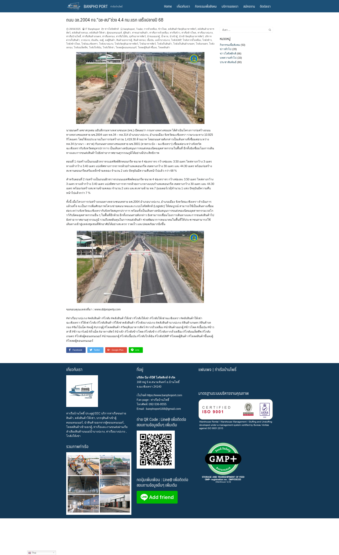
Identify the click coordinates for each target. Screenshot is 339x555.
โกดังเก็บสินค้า (164, 43)
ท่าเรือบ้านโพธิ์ (73, 36)
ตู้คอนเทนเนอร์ (114, 32)
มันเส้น (94, 40)
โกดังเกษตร (202, 43)
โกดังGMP (176, 40)
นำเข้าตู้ (174, 36)
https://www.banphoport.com (164, 395)
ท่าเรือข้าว (175, 32)
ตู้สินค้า (127, 32)
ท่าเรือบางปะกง (205, 32)
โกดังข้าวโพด (73, 43)
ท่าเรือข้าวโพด (189, 32)
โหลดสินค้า (164, 47)
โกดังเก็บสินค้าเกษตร (183, 43)
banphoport (129, 29)
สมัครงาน (249, 6)
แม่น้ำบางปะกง (162, 40)
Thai (33, 552)
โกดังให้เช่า (108, 47)
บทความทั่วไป (228, 57)
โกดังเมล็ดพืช (81, 47)
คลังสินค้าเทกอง (80, 32)
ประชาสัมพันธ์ (228, 62)
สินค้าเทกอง (139, 40)
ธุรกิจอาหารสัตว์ (137, 36)
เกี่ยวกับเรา (183, 6)
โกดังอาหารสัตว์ (147, 43)
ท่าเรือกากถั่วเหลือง (158, 32)
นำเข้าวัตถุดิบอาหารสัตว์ (191, 36)
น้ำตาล (164, 36)
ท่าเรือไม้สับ (122, 36)
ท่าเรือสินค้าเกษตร (91, 36)
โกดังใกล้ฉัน (95, 47)
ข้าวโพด (162, 29)
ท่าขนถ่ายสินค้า (140, 32)
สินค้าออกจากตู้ (124, 40)
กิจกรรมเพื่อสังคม (206, 6)
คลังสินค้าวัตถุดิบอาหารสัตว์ (182, 29)
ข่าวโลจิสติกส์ (112, 29)
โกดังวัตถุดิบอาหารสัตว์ (126, 43)
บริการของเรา (230, 6)
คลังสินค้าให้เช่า (97, 32)
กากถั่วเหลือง (150, 29)
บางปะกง (85, 40)
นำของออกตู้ (153, 36)
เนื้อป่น (150, 40)
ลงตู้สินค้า (110, 40)
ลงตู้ (102, 40)
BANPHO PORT (96, 6)
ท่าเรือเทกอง (108, 36)
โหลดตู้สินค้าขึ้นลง (147, 47)
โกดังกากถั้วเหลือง (192, 40)
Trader (139, 29)
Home (168, 6)
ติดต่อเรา (265, 6)
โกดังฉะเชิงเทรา (89, 43)
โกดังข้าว (207, 40)
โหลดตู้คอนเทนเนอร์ (126, 47)
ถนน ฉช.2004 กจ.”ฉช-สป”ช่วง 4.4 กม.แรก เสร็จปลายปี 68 (114, 19)
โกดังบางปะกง (106, 43)
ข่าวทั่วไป (225, 49)
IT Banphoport (92, 29)
